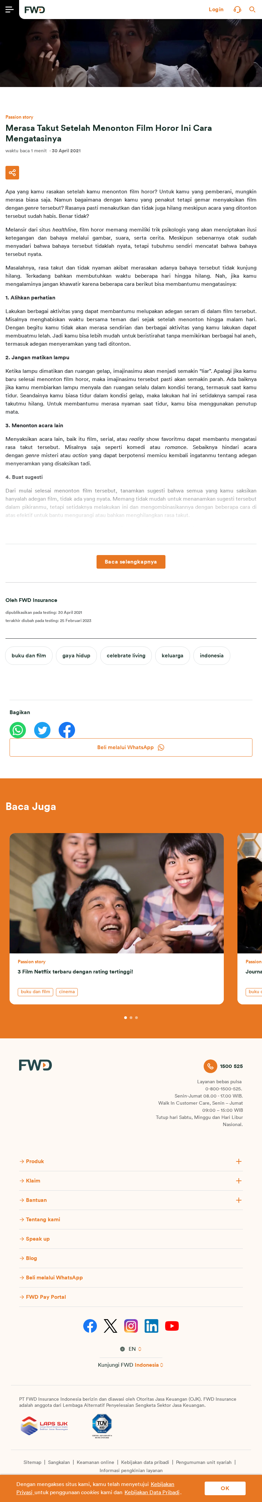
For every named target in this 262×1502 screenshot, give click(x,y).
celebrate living (126, 655)
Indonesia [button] (147, 1365)
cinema (67, 991)
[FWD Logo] (35, 9)
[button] (216, 9)
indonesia (212, 655)
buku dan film (29, 655)
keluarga (173, 655)
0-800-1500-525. (223, 1089)
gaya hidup (76, 655)
